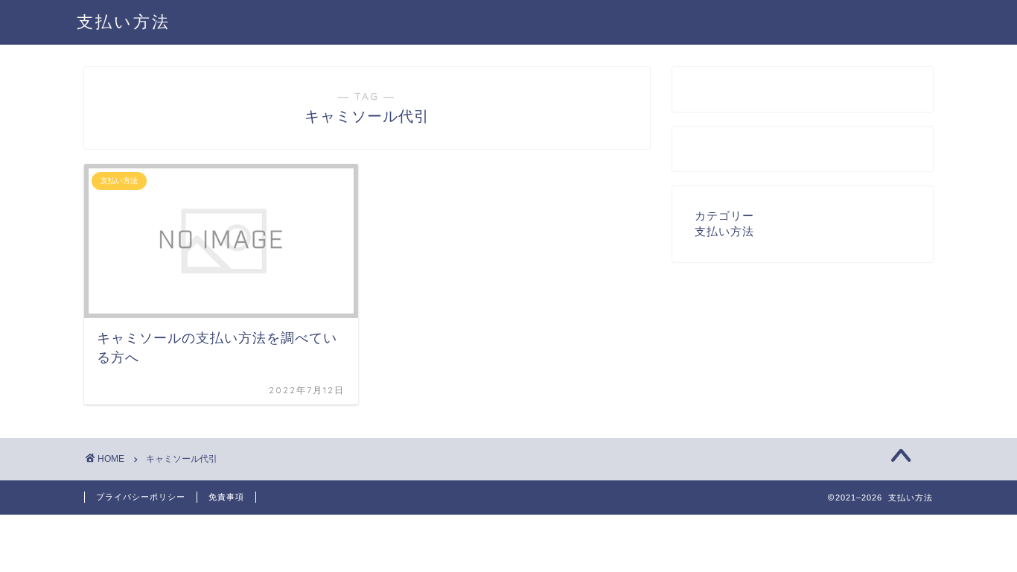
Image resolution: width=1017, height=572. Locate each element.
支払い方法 (123, 21)
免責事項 (226, 496)
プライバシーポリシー (140, 496)
